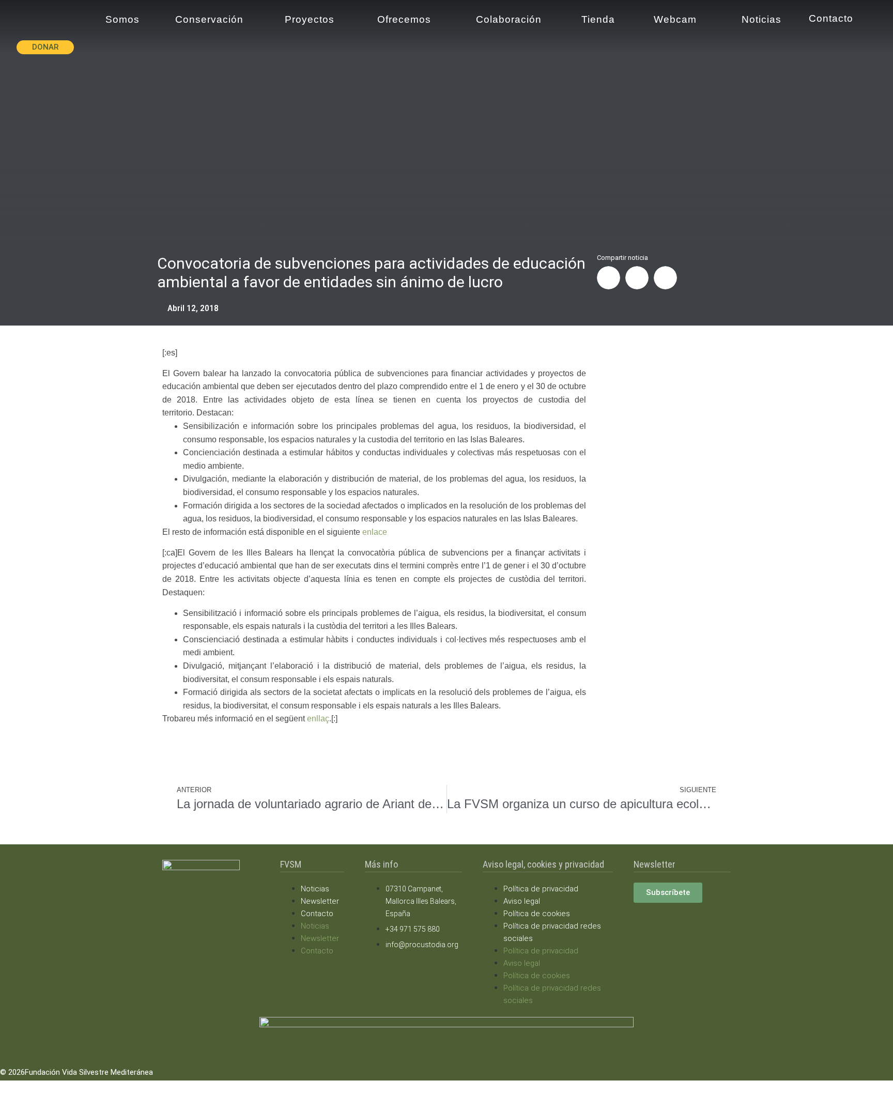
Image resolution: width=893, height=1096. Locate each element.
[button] (608, 277)
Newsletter (320, 901)
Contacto (317, 913)
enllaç (318, 718)
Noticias (315, 888)
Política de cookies (536, 913)
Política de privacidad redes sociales (552, 932)
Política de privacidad (540, 888)
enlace (374, 532)
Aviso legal (521, 901)
